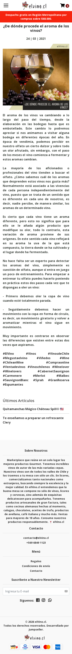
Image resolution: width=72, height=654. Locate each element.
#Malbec (62, 376)
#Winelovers (12, 371)
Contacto (36, 571)
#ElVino (8, 354)
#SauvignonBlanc (15, 380)
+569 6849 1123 (36, 542)
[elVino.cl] (36, 5)
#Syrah (38, 380)
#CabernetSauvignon (53, 371)
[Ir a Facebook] (38, 600)
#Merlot (39, 376)
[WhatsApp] (49, 600)
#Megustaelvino (15, 358)
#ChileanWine (13, 362)
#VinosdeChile (58, 354)
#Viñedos (43, 358)
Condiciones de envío (36, 566)
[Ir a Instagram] (43, 600)
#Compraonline (57, 362)
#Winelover (60, 367)
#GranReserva (58, 380)
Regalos (36, 561)
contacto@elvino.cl (36, 538)
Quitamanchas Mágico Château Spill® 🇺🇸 (33, 409)
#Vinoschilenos (39, 367)
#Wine (64, 358)
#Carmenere (12, 376)
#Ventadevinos (14, 367)
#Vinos (31, 354)
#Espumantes (13, 384)
